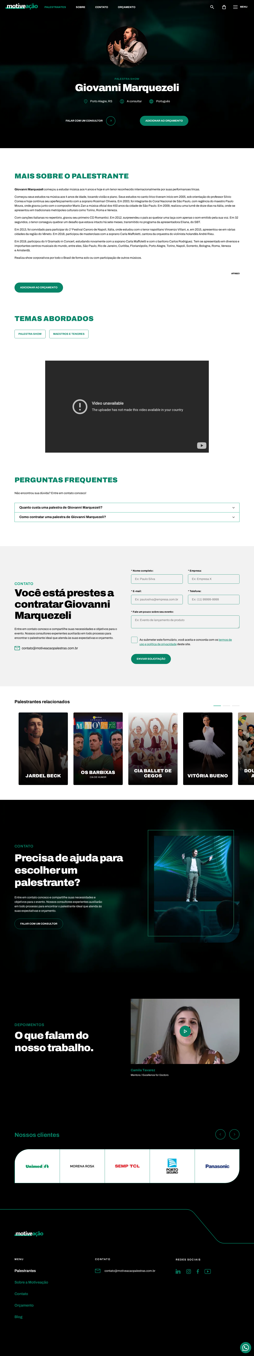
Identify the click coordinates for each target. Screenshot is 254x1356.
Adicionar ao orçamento (164, 120)
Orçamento (126, 7)
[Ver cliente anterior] (220, 1135)
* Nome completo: (142, 571)
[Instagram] (188, 1271)
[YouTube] (208, 1271)
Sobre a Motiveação (31, 1282)
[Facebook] (198, 1271)
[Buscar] (212, 7)
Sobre (80, 7)
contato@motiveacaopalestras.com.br (130, 1270)
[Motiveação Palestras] (22, 7)
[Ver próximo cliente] (234, 1135)
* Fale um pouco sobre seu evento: (152, 612)
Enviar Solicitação (151, 658)
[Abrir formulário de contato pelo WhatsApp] (245, 1347)
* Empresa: (195, 571)
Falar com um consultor (38, 923)
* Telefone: (194, 591)
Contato (101, 7)
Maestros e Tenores (69, 334)
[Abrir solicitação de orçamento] (224, 7)
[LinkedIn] (178, 1271)
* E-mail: (136, 591)
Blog (18, 1317)
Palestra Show (30, 334)
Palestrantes (55, 7)
